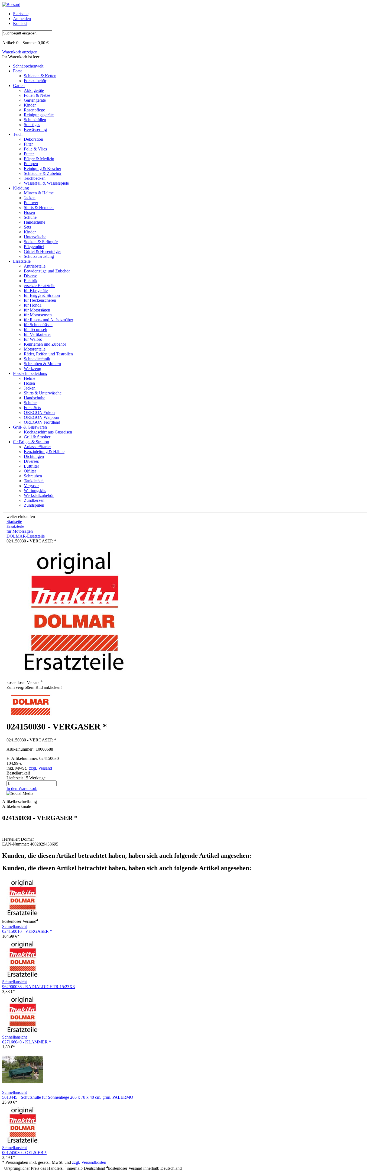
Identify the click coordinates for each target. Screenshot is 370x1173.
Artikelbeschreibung (19, 801)
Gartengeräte (35, 100)
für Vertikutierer (37, 334)
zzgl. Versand (40, 768)
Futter (29, 154)
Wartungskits (35, 490)
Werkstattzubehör (39, 495)
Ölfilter (30, 471)
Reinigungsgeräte (39, 115)
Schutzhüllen (35, 119)
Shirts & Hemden (39, 207)
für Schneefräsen (38, 324)
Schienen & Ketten (40, 75)
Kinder (30, 105)
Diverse (30, 276)
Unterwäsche (35, 236)
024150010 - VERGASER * (27, 931)
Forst (17, 71)
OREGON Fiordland (42, 422)
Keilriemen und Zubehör (45, 344)
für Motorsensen (38, 315)
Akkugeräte (34, 90)
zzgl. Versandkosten (89, 1162)
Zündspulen (34, 505)
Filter (28, 144)
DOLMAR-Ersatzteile (26, 536)
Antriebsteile (35, 266)
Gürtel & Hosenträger (42, 251)
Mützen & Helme (39, 193)
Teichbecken (35, 178)
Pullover (31, 202)
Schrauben (33, 476)
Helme (29, 378)
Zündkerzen (34, 500)
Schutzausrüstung (39, 256)
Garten (19, 85)
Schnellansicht (14, 926)
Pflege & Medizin (39, 158)
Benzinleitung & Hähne (44, 451)
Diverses (31, 461)
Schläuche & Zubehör (42, 173)
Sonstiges (32, 124)
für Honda (32, 305)
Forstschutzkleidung (30, 373)
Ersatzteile (22, 261)
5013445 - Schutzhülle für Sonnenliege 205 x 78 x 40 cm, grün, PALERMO (67, 1097)
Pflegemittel (34, 246)
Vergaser (31, 485)
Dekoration (33, 139)
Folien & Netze (37, 95)
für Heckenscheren (40, 300)
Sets (27, 227)
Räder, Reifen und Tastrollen (48, 354)
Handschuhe (34, 222)
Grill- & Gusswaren (30, 427)
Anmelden (22, 18)
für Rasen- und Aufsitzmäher (48, 319)
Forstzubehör (35, 80)
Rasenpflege (34, 110)
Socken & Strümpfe (41, 241)
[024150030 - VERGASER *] (74, 611)
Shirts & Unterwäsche (42, 393)
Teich (17, 134)
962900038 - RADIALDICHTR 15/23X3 (38, 986)
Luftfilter (31, 466)
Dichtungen (34, 456)
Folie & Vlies (35, 149)
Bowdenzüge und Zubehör (47, 271)
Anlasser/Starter (37, 446)
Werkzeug (32, 368)
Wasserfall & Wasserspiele (46, 183)
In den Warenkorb (22, 788)
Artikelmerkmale (16, 806)
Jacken (29, 197)
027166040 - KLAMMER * (26, 1042)
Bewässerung (35, 129)
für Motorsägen (37, 310)
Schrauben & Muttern (42, 363)
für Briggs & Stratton (42, 295)
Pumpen (31, 163)
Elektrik (30, 280)
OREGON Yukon (39, 412)
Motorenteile (35, 349)
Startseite (20, 13)
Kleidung (21, 188)
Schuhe (30, 217)
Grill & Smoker (37, 437)
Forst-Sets (32, 407)
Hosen (29, 212)
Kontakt (20, 23)
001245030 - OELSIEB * (24, 1152)
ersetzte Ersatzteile (39, 285)
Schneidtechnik (37, 358)
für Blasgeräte (36, 290)
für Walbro (33, 339)
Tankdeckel (34, 480)
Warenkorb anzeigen (19, 52)
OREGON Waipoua (41, 417)
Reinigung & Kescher (42, 168)
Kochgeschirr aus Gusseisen (48, 432)
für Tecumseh (35, 329)
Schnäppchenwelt (28, 66)
